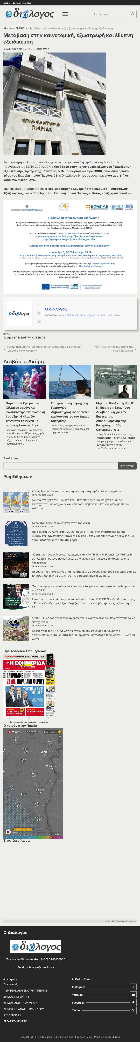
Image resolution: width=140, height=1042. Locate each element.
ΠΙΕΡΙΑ (6, 334)
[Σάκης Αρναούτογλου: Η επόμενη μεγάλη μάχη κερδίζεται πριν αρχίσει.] (16, 502)
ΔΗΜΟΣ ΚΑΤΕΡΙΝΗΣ (16, 996)
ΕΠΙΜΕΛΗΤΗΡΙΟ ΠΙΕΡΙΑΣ (29, 337)
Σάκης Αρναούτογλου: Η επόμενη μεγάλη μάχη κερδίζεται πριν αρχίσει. (76, 491)
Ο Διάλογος (41, 48)
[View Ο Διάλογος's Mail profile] (39, 321)
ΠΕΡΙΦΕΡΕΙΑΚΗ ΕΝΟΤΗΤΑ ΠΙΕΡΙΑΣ (25, 990)
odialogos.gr (46, 1037)
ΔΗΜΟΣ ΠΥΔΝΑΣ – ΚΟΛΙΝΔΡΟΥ (23, 1009)
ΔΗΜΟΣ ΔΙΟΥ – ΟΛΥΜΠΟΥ (20, 1002)
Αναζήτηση (11, 458)
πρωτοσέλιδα (18, 722)
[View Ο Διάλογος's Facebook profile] (39, 305)
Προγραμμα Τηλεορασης (126, 921)
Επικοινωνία (10, 984)
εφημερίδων (33, 722)
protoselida (43, 722)
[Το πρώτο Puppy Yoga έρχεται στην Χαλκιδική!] (16, 534)
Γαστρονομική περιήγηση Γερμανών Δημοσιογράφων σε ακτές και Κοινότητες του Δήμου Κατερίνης (70, 412)
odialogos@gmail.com (89, 315)
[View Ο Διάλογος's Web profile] (39, 313)
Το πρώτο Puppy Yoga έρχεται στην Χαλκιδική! (61, 523)
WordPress (114, 1037)
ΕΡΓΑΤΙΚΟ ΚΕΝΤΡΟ (15, 1021)
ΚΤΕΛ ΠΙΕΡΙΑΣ (12, 1015)
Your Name (86, 1037)
